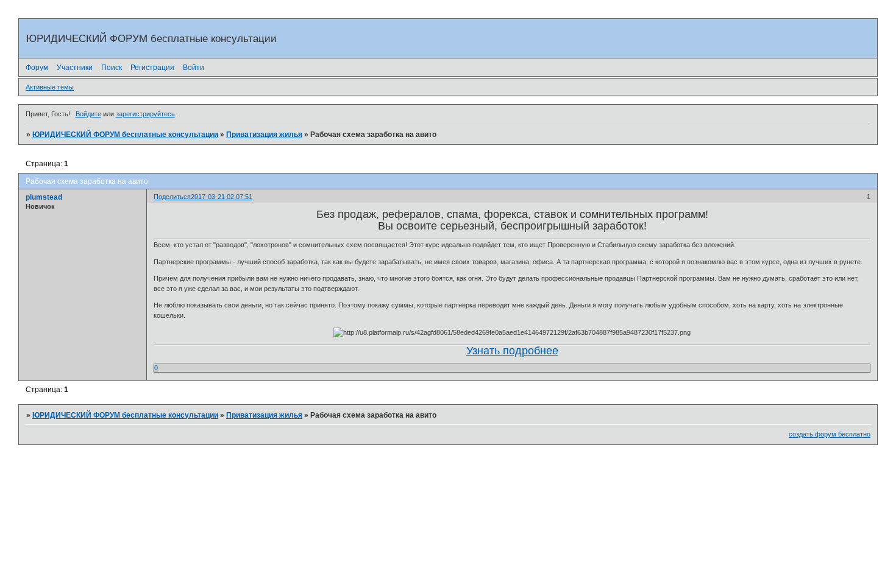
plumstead (44, 197)
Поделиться (172, 196)
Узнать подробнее (512, 351)
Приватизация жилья (264, 134)
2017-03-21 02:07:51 (221, 196)
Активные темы (50, 87)
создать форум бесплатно (829, 434)
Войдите (88, 113)
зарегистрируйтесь (145, 113)
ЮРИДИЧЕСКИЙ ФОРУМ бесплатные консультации (125, 134)
